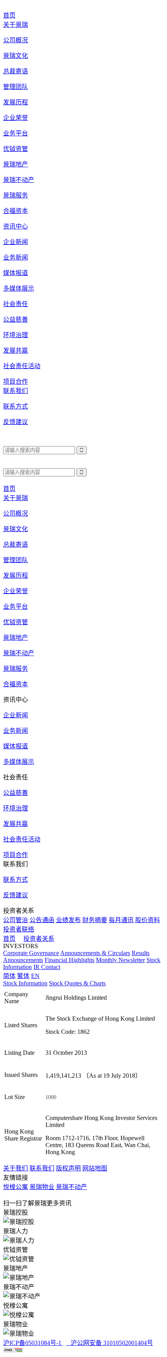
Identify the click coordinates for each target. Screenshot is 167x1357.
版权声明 (68, 1168)
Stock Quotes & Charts (77, 983)
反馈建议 (15, 422)
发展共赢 (15, 350)
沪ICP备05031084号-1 (33, 1343)
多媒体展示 (18, 288)
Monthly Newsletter (120, 960)
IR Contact (46, 967)
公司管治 (15, 920)
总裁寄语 (15, 71)
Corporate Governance (31, 953)
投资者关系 (38, 938)
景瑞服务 (15, 195)
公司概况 (15, 40)
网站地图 (94, 1168)
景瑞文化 (15, 55)
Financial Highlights (69, 960)
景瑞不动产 (18, 180)
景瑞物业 (42, 1187)
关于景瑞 (15, 498)
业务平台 (15, 606)
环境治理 (15, 335)
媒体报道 (15, 273)
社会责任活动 (21, 366)
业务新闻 (15, 257)
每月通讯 (121, 920)
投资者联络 (18, 929)
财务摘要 (94, 920)
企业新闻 (15, 242)
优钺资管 (15, 148)
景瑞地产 (15, 164)
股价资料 (147, 920)
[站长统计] (13, 1350)
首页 (9, 938)
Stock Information (25, 983)
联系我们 (42, 1168)
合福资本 (15, 211)
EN (35, 976)
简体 (9, 976)
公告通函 (42, 920)
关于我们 (15, 1168)
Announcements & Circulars (95, 953)
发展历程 (15, 102)
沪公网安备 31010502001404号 (110, 1343)
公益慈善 (15, 319)
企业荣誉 (15, 117)
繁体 (23, 976)
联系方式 (15, 406)
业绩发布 (68, 920)
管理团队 (15, 86)
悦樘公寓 (15, 1187)
